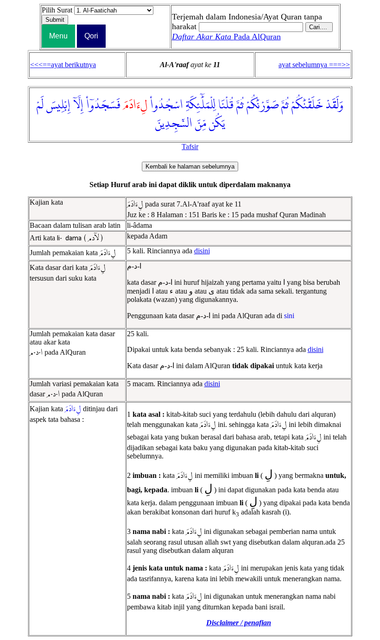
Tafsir (190, 147)
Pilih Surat (57, 10)
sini (289, 316)
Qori (91, 36)
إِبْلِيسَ (58, 105)
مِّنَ (200, 123)
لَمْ (40, 105)
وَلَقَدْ (334, 105)
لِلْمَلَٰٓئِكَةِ (200, 105)
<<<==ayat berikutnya (63, 65)
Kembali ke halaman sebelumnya (190, 166)
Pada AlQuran (226, 36)
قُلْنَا (226, 105)
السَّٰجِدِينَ (173, 123)
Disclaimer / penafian (238, 623)
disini (202, 251)
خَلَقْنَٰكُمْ (307, 105)
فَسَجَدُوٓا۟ (103, 105)
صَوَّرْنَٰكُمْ (263, 105)
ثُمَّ (285, 105)
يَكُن (217, 123)
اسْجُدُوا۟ (166, 105)
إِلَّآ (78, 105)
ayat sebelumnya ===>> (314, 65)
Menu (58, 36)
